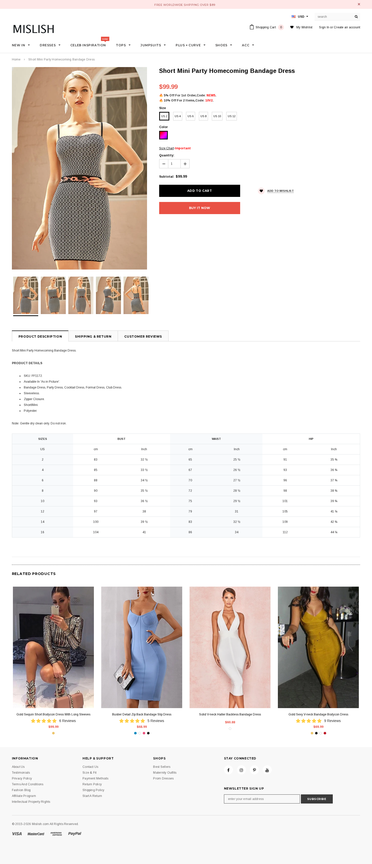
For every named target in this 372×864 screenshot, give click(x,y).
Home (16, 59)
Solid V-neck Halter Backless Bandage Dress (230, 714)
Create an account (347, 27)
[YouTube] (267, 769)
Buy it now (199, 208)
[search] (356, 16)
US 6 (191, 116)
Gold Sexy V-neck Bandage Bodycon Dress (318, 714)
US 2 (164, 116)
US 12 (231, 116)
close (359, 4)
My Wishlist (304, 27)
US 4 (178, 116)
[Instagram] (241, 769)
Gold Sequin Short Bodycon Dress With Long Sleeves (53, 714)
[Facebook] (228, 769)
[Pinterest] (254, 769)
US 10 (217, 116)
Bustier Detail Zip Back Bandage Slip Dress (141, 714)
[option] (80, 168)
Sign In (324, 27)
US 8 (203, 116)
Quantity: (166, 155)
